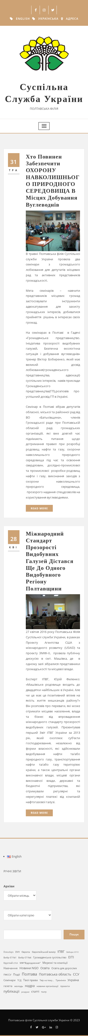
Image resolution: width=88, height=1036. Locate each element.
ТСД (19, 980)
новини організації (47, 986)
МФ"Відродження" (30, 962)
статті (35, 992)
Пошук (74, 934)
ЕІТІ (71, 957)
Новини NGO (28, 968)
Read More (39, 508)
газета (8, 986)
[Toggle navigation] (44, 126)
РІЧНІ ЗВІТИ (12, 871)
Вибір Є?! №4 (24, 957)
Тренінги (61, 980)
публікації (11, 991)
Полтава (29, 974)
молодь (18, 986)
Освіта (45, 968)
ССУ (76, 974)
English (23, 19)
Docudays (8, 952)
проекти (65, 986)
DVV (17, 951)
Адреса (72, 19)
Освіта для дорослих (64, 968)
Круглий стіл (11, 962)
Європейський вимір (44, 951)
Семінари (9, 980)
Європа (26, 951)
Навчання (11, 968)
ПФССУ (7, 974)
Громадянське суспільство (49, 957)
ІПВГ (61, 951)
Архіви (9, 886)
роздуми (25, 992)
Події (16, 974)
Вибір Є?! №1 (10, 957)
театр (44, 992)
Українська (48, 19)
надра (30, 985)
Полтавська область (55, 974)
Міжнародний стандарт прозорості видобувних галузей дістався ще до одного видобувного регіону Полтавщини (49, 561)
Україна (73, 980)
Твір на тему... (47, 980)
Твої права (30, 980)
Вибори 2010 (72, 952)
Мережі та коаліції (55, 962)
